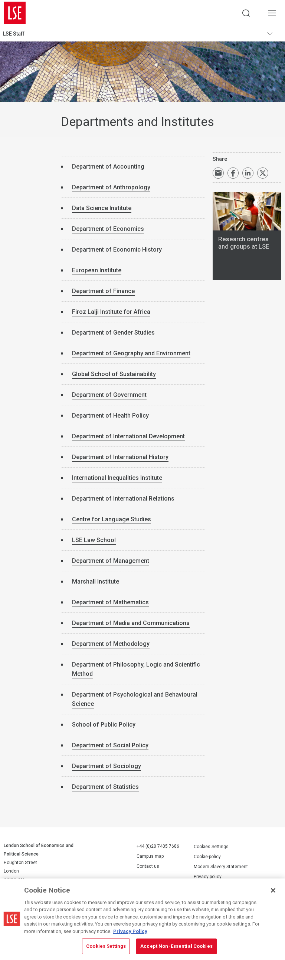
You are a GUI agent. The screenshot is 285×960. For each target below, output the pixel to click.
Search (246, 13)
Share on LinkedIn (247, 173)
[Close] (273, 890)
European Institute (96, 270)
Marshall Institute (95, 581)
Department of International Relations (123, 498)
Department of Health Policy (110, 415)
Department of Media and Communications (131, 623)
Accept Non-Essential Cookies (176, 946)
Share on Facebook (233, 173)
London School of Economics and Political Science (15, 13)
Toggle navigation (274, 33)
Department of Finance (103, 291)
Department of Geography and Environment (131, 353)
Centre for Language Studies (111, 519)
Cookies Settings (211, 846)
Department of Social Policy (110, 745)
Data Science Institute (101, 208)
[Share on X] (262, 173)
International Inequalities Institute (117, 477)
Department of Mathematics (110, 602)
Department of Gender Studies (113, 332)
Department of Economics (108, 228)
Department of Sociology (106, 766)
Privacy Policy (130, 931)
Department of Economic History (117, 249)
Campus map (150, 856)
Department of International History (120, 457)
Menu (272, 13)
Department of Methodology (111, 643)
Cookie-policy (207, 856)
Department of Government (109, 394)
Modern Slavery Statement (221, 866)
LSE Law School (94, 540)
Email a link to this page (218, 173)
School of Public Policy (103, 724)
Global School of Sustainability (114, 374)
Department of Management (110, 560)
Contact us (148, 866)
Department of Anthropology (111, 187)
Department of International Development (128, 436)
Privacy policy (208, 876)
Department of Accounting (108, 166)
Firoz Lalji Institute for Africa (111, 311)
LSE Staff (13, 34)
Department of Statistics (105, 786)
